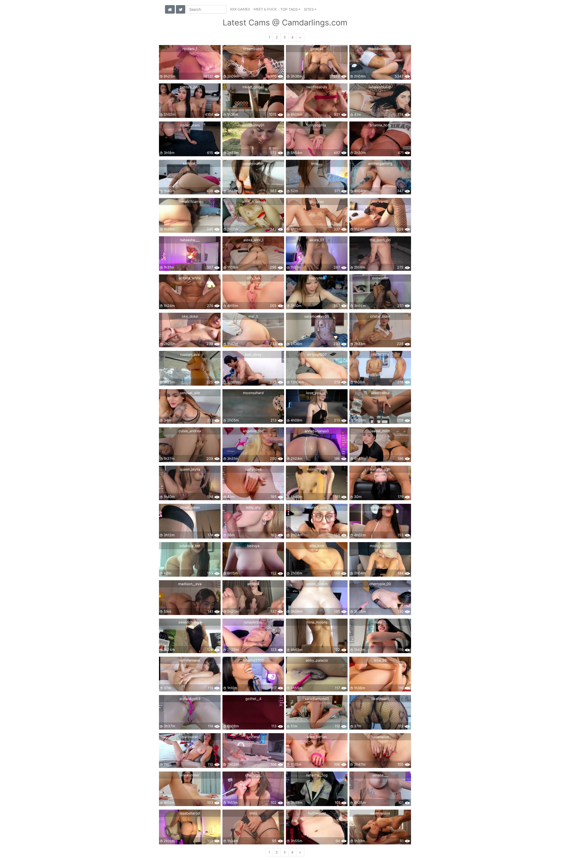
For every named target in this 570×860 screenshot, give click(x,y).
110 (211, 764)
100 (210, 841)
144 (401, 573)
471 (401, 152)
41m (357, 114)
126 (210, 649)
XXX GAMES (240, 9)
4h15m (295, 229)
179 (401, 496)
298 (274, 267)
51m (293, 726)
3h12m (169, 535)
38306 (271, 76)
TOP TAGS (289, 9)
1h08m (232, 267)
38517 (208, 76)
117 (274, 688)
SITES (309, 9)
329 (401, 229)
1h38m (359, 382)
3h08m (295, 611)
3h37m (232, 191)
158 (337, 535)
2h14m (359, 267)
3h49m (295, 802)
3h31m (232, 458)
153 (401, 535)
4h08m (295, 114)
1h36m (232, 114)
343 (274, 229)
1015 (273, 114)
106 (274, 764)
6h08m (232, 726)
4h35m (359, 802)
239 (210, 344)
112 (338, 726)
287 (337, 267)
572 (274, 152)
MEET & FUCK (265, 9)
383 (274, 191)
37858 (335, 76)
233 (274, 344)
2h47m (359, 764)
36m (230, 535)
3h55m (295, 841)
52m (293, 191)
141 (211, 611)
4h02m (359, 535)
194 (210, 496)
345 (210, 229)
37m (167, 688)
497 (337, 152)
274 (210, 305)
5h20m (232, 611)
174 (211, 535)
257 (337, 305)
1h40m (169, 191)
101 (338, 802)
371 (337, 191)
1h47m (232, 344)
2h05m (232, 420)
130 (401, 611)
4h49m (295, 649)
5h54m (295, 152)
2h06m (295, 573)
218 (401, 382)
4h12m (169, 802)
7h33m (359, 344)
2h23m (232, 152)
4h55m (295, 688)
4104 (209, 114)
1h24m (359, 229)
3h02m (359, 305)
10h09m (233, 382)
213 (210, 420)
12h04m (296, 382)
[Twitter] (180, 9)
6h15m (232, 573)
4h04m (359, 191)
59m (167, 611)
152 (274, 573)
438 (210, 191)
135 (337, 611)
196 (337, 458)
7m (166, 764)
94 (338, 841)
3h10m (295, 305)
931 (337, 114)
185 (274, 496)
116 (401, 688)
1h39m (169, 229)
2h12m (232, 229)
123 (274, 649)
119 (401, 649)
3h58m (359, 611)
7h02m (232, 764)
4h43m (359, 458)
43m (230, 496)
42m (167, 573)
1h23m (169, 382)
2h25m (169, 344)
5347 (400, 76)
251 (401, 305)
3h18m (169, 152)
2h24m (295, 458)
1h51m (295, 267)
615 (210, 152)
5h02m (169, 114)
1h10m (231, 688)
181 (338, 496)
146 (337, 573)
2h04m (359, 76)
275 (401, 267)
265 (274, 305)
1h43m (359, 649)
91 (402, 841)
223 (274, 382)
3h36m (295, 76)
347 (401, 191)
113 (274, 726)
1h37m (169, 458)
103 (210, 802)
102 (274, 802)
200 (274, 458)
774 (401, 114)
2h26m (232, 649)
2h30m (359, 152)
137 (274, 611)
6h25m (169, 76)
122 (337, 649)
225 (210, 382)
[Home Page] (170, 9)
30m (357, 496)
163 (274, 535)
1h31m (168, 267)
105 (401, 764)
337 (337, 229)
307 (210, 267)
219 (337, 382)
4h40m (295, 496)
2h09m (232, 76)
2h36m (295, 344)
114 (211, 726)
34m (167, 420)
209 (401, 420)
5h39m (359, 420)
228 (401, 344)
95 (275, 841)
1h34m (232, 841)
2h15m (169, 841)
